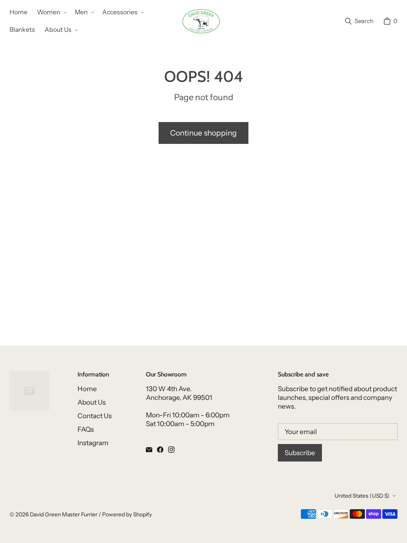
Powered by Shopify (127, 514)
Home (87, 389)
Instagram (93, 443)
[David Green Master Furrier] (201, 21)
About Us (92, 402)
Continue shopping (203, 133)
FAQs (86, 429)
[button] (51, 12)
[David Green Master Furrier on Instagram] (171, 449)
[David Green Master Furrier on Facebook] (160, 449)
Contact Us (95, 416)
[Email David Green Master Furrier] (149, 449)
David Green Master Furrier (63, 514)
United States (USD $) (362, 496)
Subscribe (300, 453)
